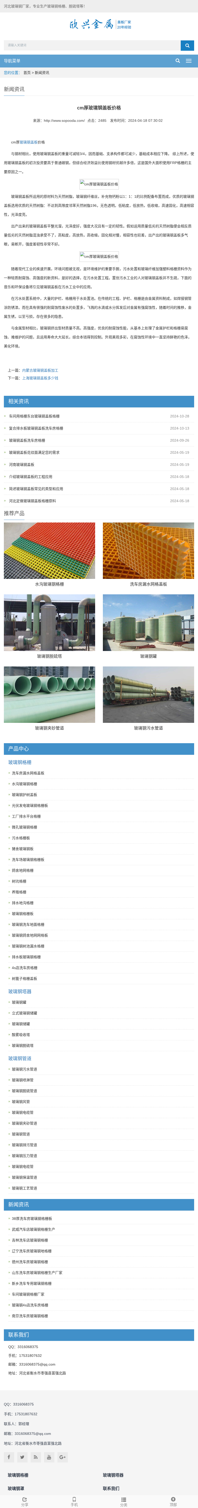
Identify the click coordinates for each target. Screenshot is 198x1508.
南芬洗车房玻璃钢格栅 (30, 1316)
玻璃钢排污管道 (24, 1145)
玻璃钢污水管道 (148, 728)
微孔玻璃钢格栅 (24, 827)
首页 (27, 73)
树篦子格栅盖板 (24, 978)
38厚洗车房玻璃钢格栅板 (32, 1218)
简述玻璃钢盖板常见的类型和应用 (36, 489)
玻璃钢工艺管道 (24, 1188)
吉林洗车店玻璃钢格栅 (30, 1240)
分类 (123, 1505)
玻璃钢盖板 (29, 142)
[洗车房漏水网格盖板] (148, 550)
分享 (24, 1505)
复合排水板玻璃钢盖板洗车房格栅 (36, 428)
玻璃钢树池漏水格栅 (28, 946)
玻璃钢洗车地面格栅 (28, 924)
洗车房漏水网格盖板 (148, 584)
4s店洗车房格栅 (24, 968)
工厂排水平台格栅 (26, 816)
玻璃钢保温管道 (24, 1177)
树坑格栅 (19, 881)
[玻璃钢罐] (148, 622)
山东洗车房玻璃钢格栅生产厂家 (37, 1273)
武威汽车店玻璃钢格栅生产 (33, 1229)
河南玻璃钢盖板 (21, 464)
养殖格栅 (19, 892)
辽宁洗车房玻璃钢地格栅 (32, 1251)
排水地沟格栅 (23, 903)
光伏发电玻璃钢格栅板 (30, 805)
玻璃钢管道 (19, 1058)
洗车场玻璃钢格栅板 (28, 860)
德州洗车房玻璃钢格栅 (30, 1262)
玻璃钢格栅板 (23, 914)
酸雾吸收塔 (21, 1035)
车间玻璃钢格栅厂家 (28, 1294)
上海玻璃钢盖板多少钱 (40, 378)
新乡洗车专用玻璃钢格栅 (32, 1283)
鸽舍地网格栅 (23, 870)
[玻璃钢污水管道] (148, 694)
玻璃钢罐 (148, 656)
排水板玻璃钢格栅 (26, 957)
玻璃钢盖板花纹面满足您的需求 (34, 452)
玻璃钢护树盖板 (24, 795)
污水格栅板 (21, 838)
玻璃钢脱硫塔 (49, 656)
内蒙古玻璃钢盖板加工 (40, 370)
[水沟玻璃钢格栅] (49, 550)
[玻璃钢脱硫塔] (49, 622)
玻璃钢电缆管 (23, 1112)
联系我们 (111, 1488)
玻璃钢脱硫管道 (24, 1091)
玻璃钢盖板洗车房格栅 (27, 440)
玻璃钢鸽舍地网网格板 (30, 935)
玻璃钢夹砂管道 (49, 728)
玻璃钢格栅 (19, 762)
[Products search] (187, 45)
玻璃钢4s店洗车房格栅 (30, 1305)
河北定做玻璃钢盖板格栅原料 (32, 501)
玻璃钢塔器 (19, 991)
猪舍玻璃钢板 (23, 849)
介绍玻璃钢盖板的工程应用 (30, 477)
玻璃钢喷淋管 (23, 1080)
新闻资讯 (42, 73)
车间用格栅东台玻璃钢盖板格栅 (34, 416)
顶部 (173, 1505)
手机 (74, 1505)
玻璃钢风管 (21, 1102)
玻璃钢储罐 (21, 1024)
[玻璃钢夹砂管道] (49, 694)
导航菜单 (12, 61)
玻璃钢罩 (16, 1488)
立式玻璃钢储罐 (24, 1013)
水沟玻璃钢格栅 (49, 584)
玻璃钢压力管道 (24, 1156)
